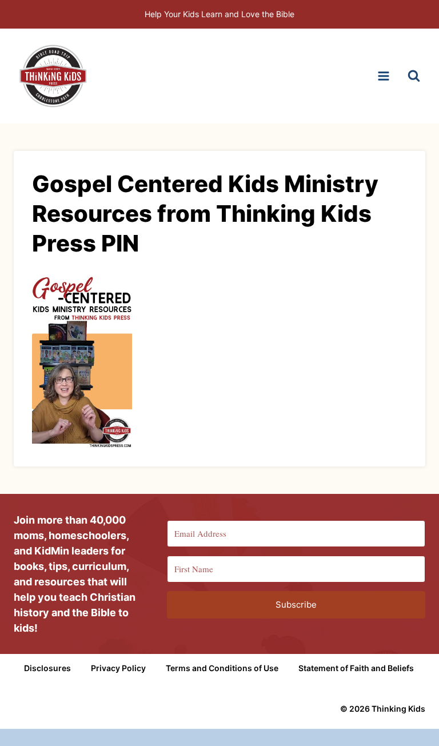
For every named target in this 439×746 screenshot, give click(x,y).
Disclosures (47, 668)
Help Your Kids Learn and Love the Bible (219, 14)
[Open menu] (383, 75)
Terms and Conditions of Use (222, 668)
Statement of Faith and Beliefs (356, 668)
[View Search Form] (414, 76)
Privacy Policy (118, 668)
